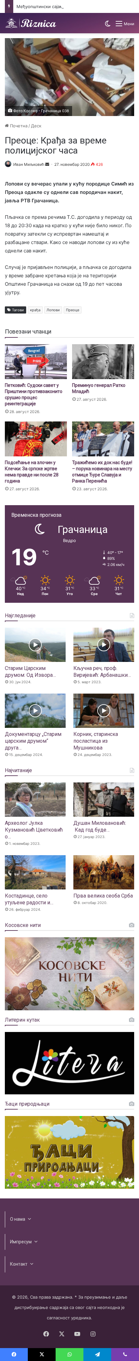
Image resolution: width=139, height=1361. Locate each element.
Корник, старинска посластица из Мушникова (95, 741)
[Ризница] (31, 23)
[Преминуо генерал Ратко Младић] (103, 361)
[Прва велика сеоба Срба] (103, 872)
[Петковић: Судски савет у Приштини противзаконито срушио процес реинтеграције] (36, 361)
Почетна (18, 125)
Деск (36, 125)
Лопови (53, 310)
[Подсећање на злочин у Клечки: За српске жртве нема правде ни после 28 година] (36, 438)
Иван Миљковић (28, 164)
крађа (35, 310)
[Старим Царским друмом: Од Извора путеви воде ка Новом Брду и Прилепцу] (35, 645)
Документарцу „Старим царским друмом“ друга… (33, 741)
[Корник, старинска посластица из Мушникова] (103, 711)
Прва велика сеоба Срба (103, 896)
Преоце (72, 310)
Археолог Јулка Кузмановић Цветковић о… (34, 830)
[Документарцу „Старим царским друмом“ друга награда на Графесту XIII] (35, 711)
